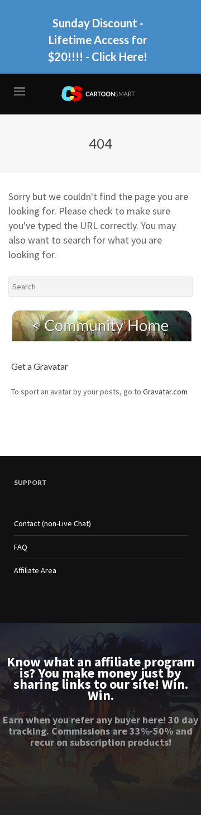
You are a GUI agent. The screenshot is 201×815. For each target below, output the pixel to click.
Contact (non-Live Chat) (52, 523)
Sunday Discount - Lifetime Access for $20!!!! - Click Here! (97, 39)
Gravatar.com (165, 392)
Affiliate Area (35, 570)
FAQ (20, 547)
